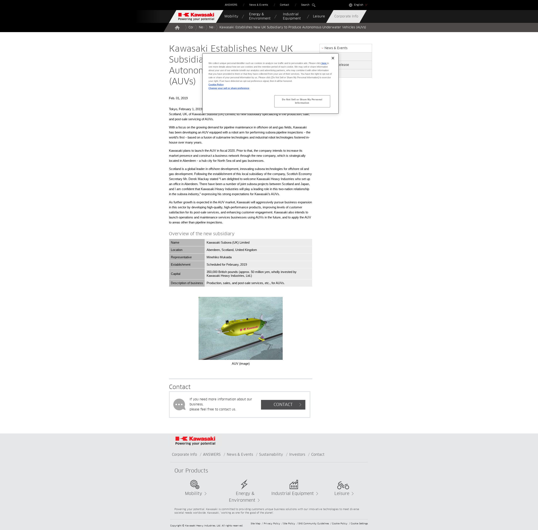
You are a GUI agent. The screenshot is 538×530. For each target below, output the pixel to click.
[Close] (333, 58)
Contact (317, 455)
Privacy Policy (272, 523)
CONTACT (283, 405)
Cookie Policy (339, 523)
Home (177, 27)
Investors (297, 455)
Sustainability (271, 455)
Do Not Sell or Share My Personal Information (302, 101)
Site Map (255, 523)
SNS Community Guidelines (313, 523)
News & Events (240, 455)
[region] (270, 83)
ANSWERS (212, 455)
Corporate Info (184, 455)
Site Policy (289, 523)
